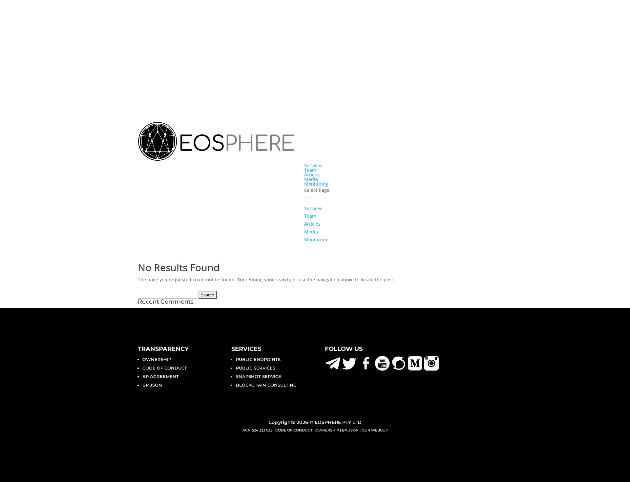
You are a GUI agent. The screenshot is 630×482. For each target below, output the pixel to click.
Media (311, 179)
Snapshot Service (258, 376)
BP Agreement (160, 376)
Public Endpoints (258, 359)
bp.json (152, 385)
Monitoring (316, 184)
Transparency (163, 348)
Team (310, 170)
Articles (312, 174)
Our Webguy (375, 430)
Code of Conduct (164, 368)
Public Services (255, 368)
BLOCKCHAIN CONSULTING (266, 385)
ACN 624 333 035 (257, 430)
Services (313, 165)
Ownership (156, 359)
